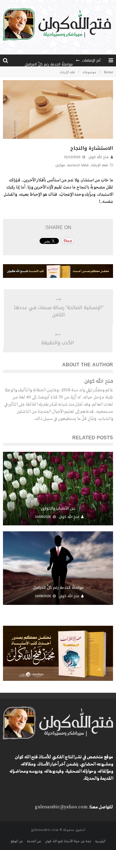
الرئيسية (100, 841)
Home (108, 72)
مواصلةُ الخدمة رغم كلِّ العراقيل (49, 60)
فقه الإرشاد (99, 165)
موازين (60, 165)
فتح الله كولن (98, 157)
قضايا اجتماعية (78, 165)
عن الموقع (17, 841)
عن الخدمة (34, 841)
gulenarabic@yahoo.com (61, 807)
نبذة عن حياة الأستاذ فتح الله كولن (68, 841)
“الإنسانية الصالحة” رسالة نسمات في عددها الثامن (58, 311)
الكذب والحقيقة (57, 342)
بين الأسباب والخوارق (58, 508)
